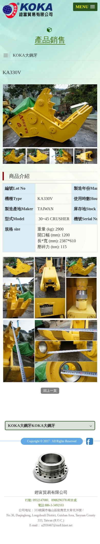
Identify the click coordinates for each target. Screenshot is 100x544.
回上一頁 (50, 390)
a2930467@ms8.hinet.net (56, 525)
